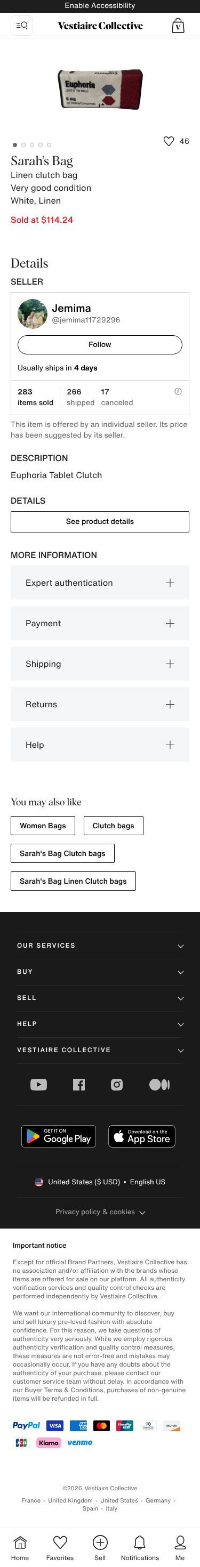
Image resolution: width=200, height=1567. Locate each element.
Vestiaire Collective (64, 1050)
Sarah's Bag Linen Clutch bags (73, 881)
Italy (111, 1509)
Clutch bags (113, 825)
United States (119, 1501)
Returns (41, 704)
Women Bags (43, 825)
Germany (158, 1501)
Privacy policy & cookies (95, 1212)
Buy (25, 971)
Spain (91, 1509)
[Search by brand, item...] (22, 25)
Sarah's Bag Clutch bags (63, 853)
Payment (43, 623)
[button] (178, 25)
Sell (27, 998)
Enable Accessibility (100, 5)
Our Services (46, 945)
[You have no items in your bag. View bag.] (178, 25)
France (31, 1501)
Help (35, 744)
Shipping (43, 663)
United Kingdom (70, 1501)
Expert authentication (69, 582)
